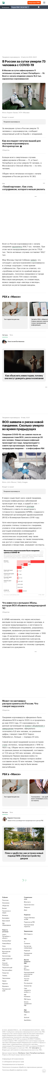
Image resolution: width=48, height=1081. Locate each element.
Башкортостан (6, 949)
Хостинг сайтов (26, 979)
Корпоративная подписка (29, 925)
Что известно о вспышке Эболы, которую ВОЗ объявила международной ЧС (24, 605)
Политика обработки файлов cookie (14, 1070)
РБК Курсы (27, 999)
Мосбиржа (21, 1053)
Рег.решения (27, 983)
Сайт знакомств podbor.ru (27, 990)
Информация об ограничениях (13, 1058)
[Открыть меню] (44, 2)
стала (4, 744)
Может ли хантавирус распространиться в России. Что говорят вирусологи (20, 703)
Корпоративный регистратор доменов (27, 974)
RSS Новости (28, 934)
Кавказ (4, 981)
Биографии (5, 918)
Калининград (6, 956)
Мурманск (5, 986)
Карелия (5, 983)
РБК (3, 183)
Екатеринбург (6, 941)
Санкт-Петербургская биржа (35, 1053)
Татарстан (5, 973)
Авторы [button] (5, 335)
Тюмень (4, 975)
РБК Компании (27, 995)
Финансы (5, 915)
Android (26, 1017)
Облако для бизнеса (26, 968)
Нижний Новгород (5, 964)
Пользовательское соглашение (13, 1064)
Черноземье (6, 978)
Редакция (27, 950)
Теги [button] (11, 335)
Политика (5, 900)
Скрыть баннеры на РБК (29, 918)
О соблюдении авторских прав (13, 1061)
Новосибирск (6, 943)
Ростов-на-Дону (7, 970)
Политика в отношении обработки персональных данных (22, 1067)
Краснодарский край (7, 959)
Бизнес (4, 908)
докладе (30, 506)
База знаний (6, 921)
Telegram (27, 907)
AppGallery (27, 1020)
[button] (15, 315)
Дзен (25, 910)
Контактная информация (27, 947)
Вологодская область (6, 952)
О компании (27, 942)
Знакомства (27, 986)
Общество (5, 150)
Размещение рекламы (27, 954)
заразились (17, 246)
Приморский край (6, 990)
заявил (33, 259)
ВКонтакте (27, 902)
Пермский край (7, 967)
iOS (25, 1015)
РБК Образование (6, 924)
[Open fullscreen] (41, 552)
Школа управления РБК (27, 1003)
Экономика (5, 903)
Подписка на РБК (29, 922)
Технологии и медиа (6, 912)
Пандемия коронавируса (11, 57)
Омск (4, 946)
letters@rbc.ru (36, 1048)
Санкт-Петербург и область (6, 936)
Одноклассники (29, 904)
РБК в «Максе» (11, 296)
